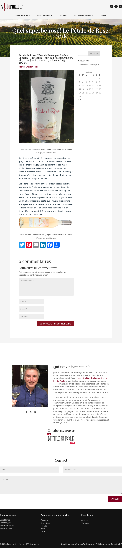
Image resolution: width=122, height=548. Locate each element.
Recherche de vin (21, 15)
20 (90, 89)
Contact (104, 15)
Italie (43, 528)
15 (97, 85)
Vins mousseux (7, 525)
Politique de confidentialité (109, 544)
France (44, 526)
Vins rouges (5, 522)
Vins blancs (5, 520)
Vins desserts (6, 528)
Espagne (44, 520)
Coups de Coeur (43, 15)
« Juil (80, 99)
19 (87, 89)
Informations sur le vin (82, 15)
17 (80, 89)
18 (83, 89)
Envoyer (114, 498)
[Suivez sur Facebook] (111, 6)
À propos (63, 15)
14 (93, 85)
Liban (43, 531)
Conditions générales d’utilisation (77, 544)
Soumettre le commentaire (55, 323)
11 (83, 85)
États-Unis (45, 523)
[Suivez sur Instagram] (116, 6)
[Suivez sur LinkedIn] (120, 6)
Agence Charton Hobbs (29, 66)
